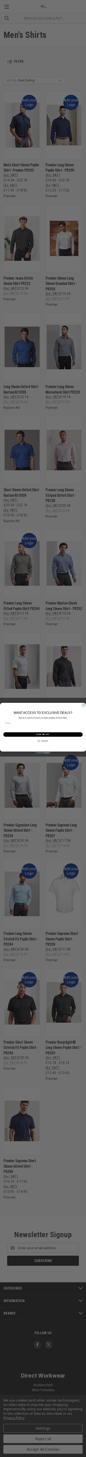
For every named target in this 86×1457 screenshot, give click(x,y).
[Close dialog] (83, 705)
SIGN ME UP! (43, 734)
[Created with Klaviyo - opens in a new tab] (43, 753)
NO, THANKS (43, 741)
